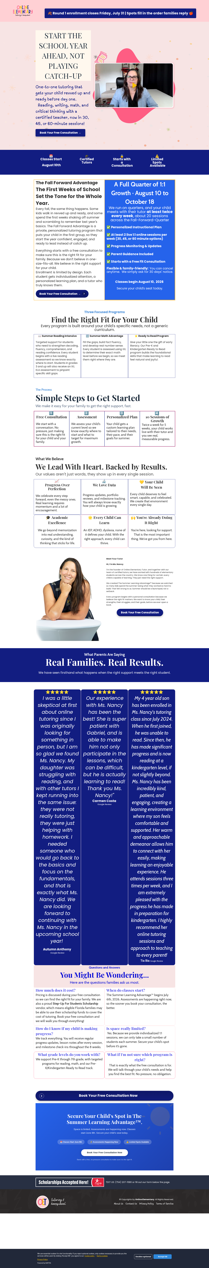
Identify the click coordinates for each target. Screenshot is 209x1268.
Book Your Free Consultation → (60, 133)
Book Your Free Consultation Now (108, 1095)
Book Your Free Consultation (140, 612)
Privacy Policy (146, 1203)
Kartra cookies (102, 1256)
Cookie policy (90, 1256)
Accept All (162, 1256)
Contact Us (131, 1203)
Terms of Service (164, 1203)
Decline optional (143, 1256)
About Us (118, 1203)
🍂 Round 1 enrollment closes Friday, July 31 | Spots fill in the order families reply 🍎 (120, 13)
